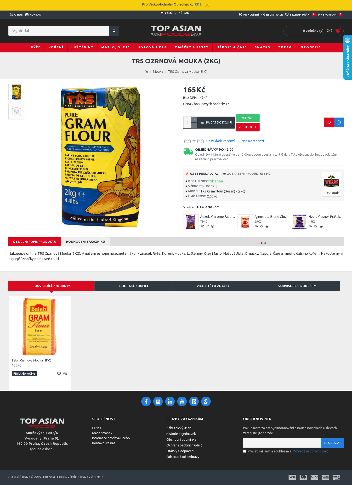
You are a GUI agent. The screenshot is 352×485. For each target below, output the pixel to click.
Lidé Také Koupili (133, 286)
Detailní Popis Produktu (34, 241)
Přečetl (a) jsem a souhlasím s (288, 451)
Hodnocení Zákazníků (85, 241)
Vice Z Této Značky (213, 286)
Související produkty (297, 286)
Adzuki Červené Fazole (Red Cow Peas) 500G (217, 217)
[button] (261, 243)
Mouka (158, 71)
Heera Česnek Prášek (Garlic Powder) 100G (326, 217)
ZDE (198, 4)
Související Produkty (51, 286)
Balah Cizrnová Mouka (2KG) (31, 360)
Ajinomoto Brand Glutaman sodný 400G (272, 217)
